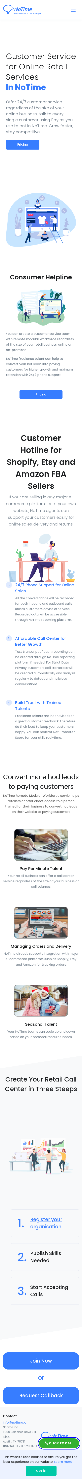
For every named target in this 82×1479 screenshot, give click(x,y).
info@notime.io (14, 1422)
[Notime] (30, 10)
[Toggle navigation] (73, 10)
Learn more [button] (63, 1461)
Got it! (41, 1470)
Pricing (22, 144)
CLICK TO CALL (60, 1443)
